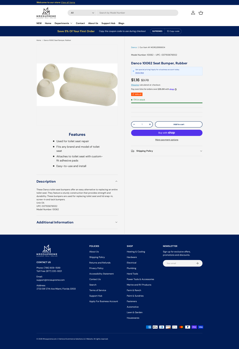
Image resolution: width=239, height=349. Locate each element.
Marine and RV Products (139, 284)
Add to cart (178, 124)
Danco (134, 47)
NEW (39, 23)
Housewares (133, 317)
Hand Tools (132, 273)
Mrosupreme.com (50, 339)
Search (92, 284)
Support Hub (108, 23)
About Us (93, 23)
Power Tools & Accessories (140, 279)
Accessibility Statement (101, 273)
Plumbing (131, 268)
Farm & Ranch (134, 290)
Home (48, 23)
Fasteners (132, 301)
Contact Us (95, 279)
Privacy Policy (96, 268)
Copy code (174, 31)
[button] (201, 13)
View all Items (68, 2)
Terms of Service (97, 290)
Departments (62, 23)
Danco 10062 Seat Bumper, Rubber (57, 40)
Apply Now (139, 73)
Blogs (121, 23)
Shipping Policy (97, 257)
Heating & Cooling (136, 251)
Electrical (131, 262)
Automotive (133, 306)
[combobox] (123, 13)
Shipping (135, 85)
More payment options (166, 139)
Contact (80, 23)
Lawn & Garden (134, 312)
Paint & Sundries (135, 295)
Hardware (132, 257)
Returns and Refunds (100, 262)
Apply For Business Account (103, 301)
